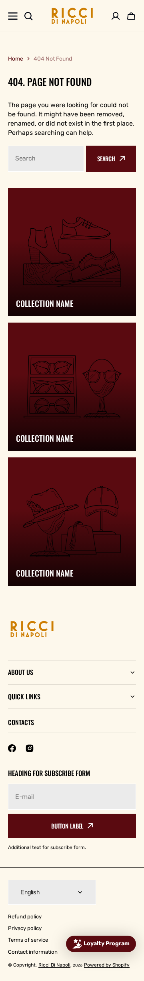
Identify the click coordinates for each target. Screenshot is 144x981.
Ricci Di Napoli (54, 965)
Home (15, 58)
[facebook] (12, 748)
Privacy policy (25, 928)
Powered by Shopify (107, 965)
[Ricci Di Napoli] (72, 15)
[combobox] (46, 159)
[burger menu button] (13, 16)
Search (106, 158)
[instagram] (29, 748)
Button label (67, 825)
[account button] (115, 16)
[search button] (28, 16)
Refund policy (25, 917)
